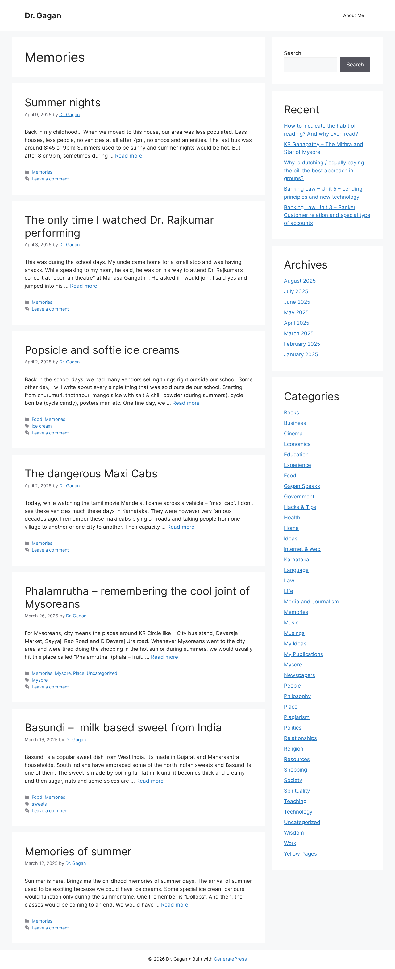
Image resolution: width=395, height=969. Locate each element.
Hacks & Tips (300, 507)
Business (295, 423)
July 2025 (296, 291)
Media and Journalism (311, 602)
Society (293, 780)
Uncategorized (102, 673)
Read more (128, 156)
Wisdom (294, 833)
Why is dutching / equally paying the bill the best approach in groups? (324, 170)
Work (290, 843)
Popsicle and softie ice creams (102, 349)
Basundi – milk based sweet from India (123, 727)
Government (299, 496)
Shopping (295, 770)
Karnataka (296, 559)
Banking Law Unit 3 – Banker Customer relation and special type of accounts (327, 215)
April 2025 (296, 323)
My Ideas (295, 644)
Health (292, 517)
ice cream (42, 426)
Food (37, 419)
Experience (297, 465)
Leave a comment (50, 178)
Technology (298, 812)
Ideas (290, 538)
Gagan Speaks (302, 486)
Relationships (300, 738)
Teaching (295, 801)
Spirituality (297, 791)
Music (291, 623)
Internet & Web (302, 549)
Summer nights (63, 102)
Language (296, 570)
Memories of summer (78, 851)
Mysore (63, 673)
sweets (39, 803)
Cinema (293, 433)
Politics (292, 728)
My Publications (303, 654)
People (292, 686)
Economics (297, 444)
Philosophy (297, 696)
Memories (42, 172)
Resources (297, 759)
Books (291, 412)
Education (296, 454)
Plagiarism (297, 717)
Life (288, 591)
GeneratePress (230, 959)
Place (78, 673)
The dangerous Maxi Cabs (91, 473)
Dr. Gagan (43, 15)
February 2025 (302, 344)
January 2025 (301, 354)
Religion (293, 749)
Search (292, 53)
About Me (353, 15)
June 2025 (297, 302)
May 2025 (296, 312)
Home (291, 528)
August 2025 (300, 281)
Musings (294, 633)
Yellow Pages (300, 854)
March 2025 (299, 333)
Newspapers (299, 675)
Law (289, 581)
